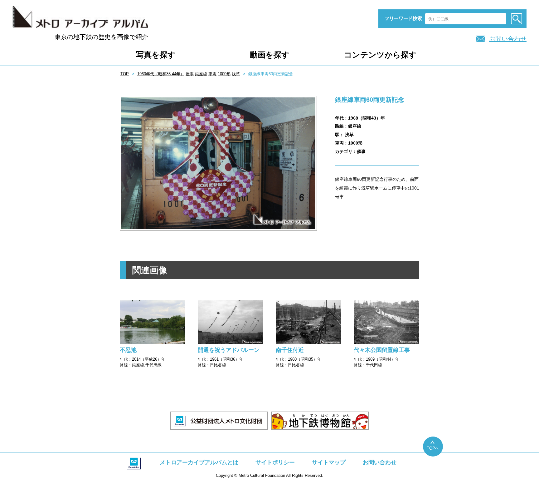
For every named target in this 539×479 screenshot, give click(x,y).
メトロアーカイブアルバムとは (199, 462)
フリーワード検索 (403, 18)
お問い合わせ (508, 38)
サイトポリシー (275, 462)
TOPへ (433, 448)
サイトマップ (329, 462)
